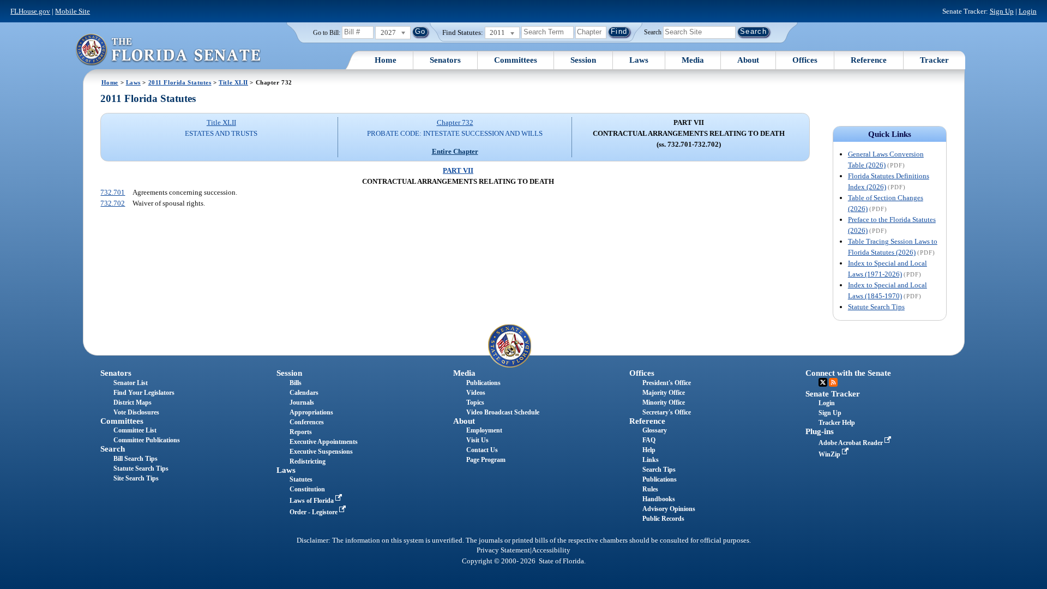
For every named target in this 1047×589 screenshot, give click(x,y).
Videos (475, 392)
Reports (301, 432)
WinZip (830, 454)
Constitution (307, 489)
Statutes (301, 479)
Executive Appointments (324, 442)
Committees (515, 60)
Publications (483, 383)
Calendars (304, 392)
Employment (484, 430)
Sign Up (1002, 11)
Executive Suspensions (321, 451)
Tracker (934, 60)
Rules (650, 489)
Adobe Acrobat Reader (851, 443)
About (748, 60)
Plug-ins (819, 431)
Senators (445, 60)
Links (650, 460)
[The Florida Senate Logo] (168, 49)
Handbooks (658, 499)
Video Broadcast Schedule (502, 412)
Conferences (307, 422)
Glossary (654, 430)
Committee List (135, 430)
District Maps (132, 402)
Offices (804, 60)
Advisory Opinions (668, 509)
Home (385, 60)
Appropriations (311, 412)
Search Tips (659, 469)
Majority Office (663, 392)
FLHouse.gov (30, 11)
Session (583, 60)
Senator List (130, 383)
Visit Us (477, 440)
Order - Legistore (314, 512)
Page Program (486, 460)
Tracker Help (837, 422)
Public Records (663, 518)
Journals (302, 402)
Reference (869, 60)
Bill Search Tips (135, 458)
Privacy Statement (503, 550)
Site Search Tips (136, 478)
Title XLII (233, 82)
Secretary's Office (666, 412)
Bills (296, 383)
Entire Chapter (455, 151)
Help (648, 450)
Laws (638, 60)
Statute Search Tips (876, 307)
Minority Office (663, 402)
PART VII (458, 170)
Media (693, 60)
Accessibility (551, 550)
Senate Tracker (832, 393)
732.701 (112, 192)
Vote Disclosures (136, 412)
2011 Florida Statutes (180, 82)
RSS (833, 382)
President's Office (666, 383)
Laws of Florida (312, 500)
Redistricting (308, 461)
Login (1028, 11)
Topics (475, 402)
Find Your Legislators (143, 392)
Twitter (823, 382)
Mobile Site (72, 11)
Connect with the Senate (848, 373)
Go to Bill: (326, 32)
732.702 (112, 203)
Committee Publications (146, 440)
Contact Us (482, 450)
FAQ (648, 440)
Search (652, 31)
